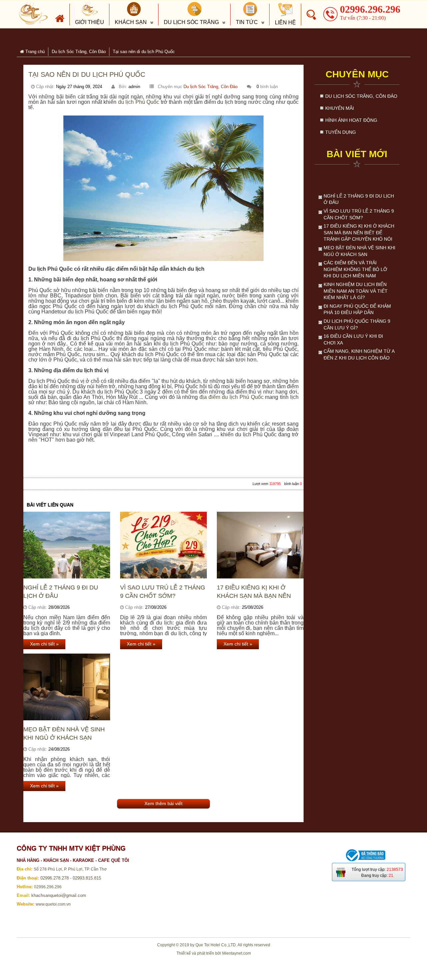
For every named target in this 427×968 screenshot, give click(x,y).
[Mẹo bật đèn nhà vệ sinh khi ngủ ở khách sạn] (66, 687)
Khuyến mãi (339, 108)
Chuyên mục (357, 74)
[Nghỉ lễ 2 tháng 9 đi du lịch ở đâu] (66, 545)
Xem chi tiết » (44, 644)
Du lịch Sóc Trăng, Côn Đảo (210, 86)
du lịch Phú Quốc (138, 102)
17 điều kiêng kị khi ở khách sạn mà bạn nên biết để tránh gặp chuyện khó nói (254, 592)
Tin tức (247, 22)
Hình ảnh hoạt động (351, 120)
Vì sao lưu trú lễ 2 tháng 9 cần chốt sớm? (162, 591)
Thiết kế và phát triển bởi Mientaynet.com (213, 953)
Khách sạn (131, 22)
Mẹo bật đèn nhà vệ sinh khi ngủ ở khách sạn (64, 733)
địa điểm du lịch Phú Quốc (231, 397)
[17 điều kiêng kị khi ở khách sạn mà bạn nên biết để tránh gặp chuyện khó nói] (260, 545)
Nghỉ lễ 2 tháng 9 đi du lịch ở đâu (60, 591)
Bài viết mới (357, 154)
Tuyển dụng (340, 132)
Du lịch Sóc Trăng (191, 22)
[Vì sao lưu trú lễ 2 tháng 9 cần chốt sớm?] (163, 545)
